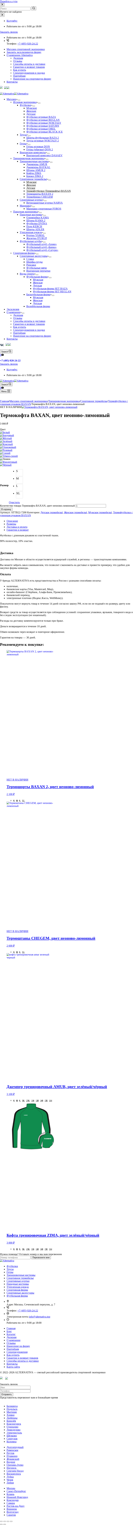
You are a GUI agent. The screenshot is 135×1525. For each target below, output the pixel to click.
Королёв (11, 1420)
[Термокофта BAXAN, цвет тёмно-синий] (9, 456)
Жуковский (13, 1459)
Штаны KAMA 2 (35, 220)
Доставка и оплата (17, 526)
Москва (11, 1488)
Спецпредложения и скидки (29, 72)
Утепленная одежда (31, 232)
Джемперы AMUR (36, 164)
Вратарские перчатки (38, 270)
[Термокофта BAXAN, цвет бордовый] (7, 435)
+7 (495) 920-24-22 (27, 43)
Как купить (19, 70)
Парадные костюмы (31, 214)
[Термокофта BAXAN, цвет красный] (6, 444)
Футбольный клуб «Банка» (41, 247)
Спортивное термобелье (33, 179)
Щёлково (12, 1435)
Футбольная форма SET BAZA (50, 288)
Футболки (25, 105)
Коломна (11, 1441)
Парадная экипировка (25, 211)
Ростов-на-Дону (16, 1506)
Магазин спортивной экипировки (26, 49)
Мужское (31, 182)
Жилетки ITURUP (36, 238)
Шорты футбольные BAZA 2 (42, 137)
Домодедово (13, 1429)
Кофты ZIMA (33, 173)
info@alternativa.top (39, 1316)
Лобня (10, 1482)
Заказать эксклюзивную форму (24, 52)
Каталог (11, 1334)
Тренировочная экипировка (28, 158)
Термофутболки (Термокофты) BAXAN (48, 191)
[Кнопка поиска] (33, 8)
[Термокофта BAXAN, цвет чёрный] (6, 465)
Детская (37, 285)
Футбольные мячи (36, 267)
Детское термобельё (51, 512)
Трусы (23, 134)
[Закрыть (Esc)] (1, 1521)
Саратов (11, 1514)
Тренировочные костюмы (34, 161)
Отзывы (17, 61)
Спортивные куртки (31, 199)
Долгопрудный (15, 1447)
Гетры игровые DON (38, 146)
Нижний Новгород (17, 1497)
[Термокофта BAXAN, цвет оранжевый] (8, 447)
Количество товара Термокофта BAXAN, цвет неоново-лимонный (37, 505)
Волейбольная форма (38, 306)
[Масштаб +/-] (11, 1521)
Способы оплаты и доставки (29, 64)
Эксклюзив (13, 309)
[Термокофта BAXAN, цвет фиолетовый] (8, 462)
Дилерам (18, 58)
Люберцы (12, 1418)
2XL (28, 1101)
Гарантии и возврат (18, 529)
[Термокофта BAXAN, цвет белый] (5, 432)
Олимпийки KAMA (37, 217)
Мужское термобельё (100, 512)
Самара (11, 1503)
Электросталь (14, 1432)
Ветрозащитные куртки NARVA (44, 202)
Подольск (12, 1409)
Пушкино (12, 1456)
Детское (30, 188)
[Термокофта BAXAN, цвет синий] (5, 453)
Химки (10, 1415)
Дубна (10, 1476)
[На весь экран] (8, 1521)
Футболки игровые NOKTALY (43, 122)
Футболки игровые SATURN (42, 125)
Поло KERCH (34, 226)
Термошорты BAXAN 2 (39, 193)
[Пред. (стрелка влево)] (1, 1524)
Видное (11, 1462)
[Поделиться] (4, 1521)
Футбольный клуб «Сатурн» (42, 250)
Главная (11, 1328)
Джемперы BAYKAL (38, 167)
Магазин (11, 99)
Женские (31, 111)
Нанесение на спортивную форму (32, 78)
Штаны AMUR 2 (35, 170)
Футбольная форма (37, 276)
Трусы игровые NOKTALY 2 (42, 140)
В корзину (6, 509)
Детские (31, 114)
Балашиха (12, 1406)
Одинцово (12, 1426)
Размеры (11, 524)
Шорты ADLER (35, 229)
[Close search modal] (2, 4)
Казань (10, 1494)
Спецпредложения (17, 1352)
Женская (37, 282)
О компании (13, 312)
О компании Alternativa (20, 55)
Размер (4, 485)
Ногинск (11, 1467)
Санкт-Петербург (16, 1491)
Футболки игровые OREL (41, 128)
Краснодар (13, 1500)
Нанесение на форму (18, 1346)
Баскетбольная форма (38, 294)
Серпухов (12, 1438)
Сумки (30, 259)
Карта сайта (13, 1366)
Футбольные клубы (31, 241)
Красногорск (14, 1423)
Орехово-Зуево (15, 1465)
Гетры (23, 143)
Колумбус (12, 20)
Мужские (31, 108)
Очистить (14, 502)
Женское (31, 185)
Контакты (12, 81)
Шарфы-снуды (34, 262)
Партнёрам (19, 75)
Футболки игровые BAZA (41, 117)
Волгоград (12, 1512)
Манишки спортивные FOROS (43, 208)
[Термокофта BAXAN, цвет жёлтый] (6, 438)
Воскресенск (14, 1473)
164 (50, 1101)
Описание (12, 521)
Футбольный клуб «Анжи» (41, 244)
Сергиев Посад (15, 1470)
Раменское (12, 1450)
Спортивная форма (24, 253)
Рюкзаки (31, 264)
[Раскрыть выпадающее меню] (19, 100)
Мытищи (12, 1412)
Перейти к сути (8, 1)
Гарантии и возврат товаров (29, 67)
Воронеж (12, 1509)
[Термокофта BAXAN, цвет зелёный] (6, 441)
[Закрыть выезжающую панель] (2, 15)
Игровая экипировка (25, 102)
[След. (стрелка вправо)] (4, 1524)
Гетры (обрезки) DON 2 (39, 149)
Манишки (25, 205)
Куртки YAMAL (35, 235)
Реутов (10, 1453)
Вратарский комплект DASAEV (44, 155)
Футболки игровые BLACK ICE (44, 131)
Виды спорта (27, 273)
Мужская (38, 279)
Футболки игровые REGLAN (43, 120)
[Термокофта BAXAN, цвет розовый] (6, 450)
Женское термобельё (75, 512)
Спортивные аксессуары (33, 256)
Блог (9, 1331)
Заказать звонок (9, 32)
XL (23, 801)
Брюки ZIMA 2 (34, 176)
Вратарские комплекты (33, 152)
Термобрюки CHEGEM (39, 196)
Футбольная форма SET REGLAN (52, 291)
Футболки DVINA (36, 223)
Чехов (10, 1479)
